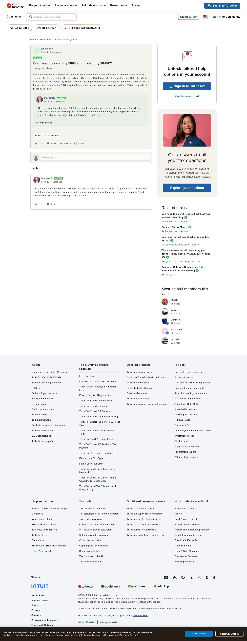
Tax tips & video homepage (188, 372)
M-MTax (175, 300)
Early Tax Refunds (41, 435)
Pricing (136, 5)
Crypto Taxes (39, 404)
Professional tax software (187, 524)
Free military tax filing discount (95, 395)
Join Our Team (39, 600)
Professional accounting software (192, 529)
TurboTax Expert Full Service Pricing (98, 416)
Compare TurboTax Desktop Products (147, 377)
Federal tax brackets (185, 451)
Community (14, 16)
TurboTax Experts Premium (93, 406)
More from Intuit (182, 545)
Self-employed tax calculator (94, 535)
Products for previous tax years (48, 425)
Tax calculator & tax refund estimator (98, 513)
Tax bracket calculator (90, 519)
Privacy (35, 610)
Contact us (37, 513)
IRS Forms (37, 388)
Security (36, 615)
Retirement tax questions (174, 221)
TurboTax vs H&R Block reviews (143, 519)
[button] (188, 17)
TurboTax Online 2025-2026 (46, 377)
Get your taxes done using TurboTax (180, 244)
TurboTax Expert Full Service (94, 411)
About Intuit (38, 595)
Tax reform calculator (90, 561)
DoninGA (175, 319)
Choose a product (46, 27)
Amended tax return (185, 409)
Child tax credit (182, 441)
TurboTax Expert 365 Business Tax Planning (97, 446)
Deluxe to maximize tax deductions (97, 381)
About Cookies (86, 622)
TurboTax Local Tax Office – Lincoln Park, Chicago (98, 488)
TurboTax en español (43, 441)
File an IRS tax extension (45, 524)
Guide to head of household (189, 388)
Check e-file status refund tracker (97, 524)
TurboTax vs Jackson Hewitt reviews (146, 535)
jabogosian (47, 48)
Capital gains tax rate (185, 414)
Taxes (58, 39)
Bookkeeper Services (185, 556)
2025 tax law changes (186, 457)
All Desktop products (138, 382)
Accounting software (185, 508)
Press (34, 605)
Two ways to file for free (44, 529)
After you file (70, 39)
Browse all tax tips (184, 377)
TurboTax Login (40, 535)
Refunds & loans (92, 5)
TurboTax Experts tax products (95, 400)
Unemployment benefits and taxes (192, 430)
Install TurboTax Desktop (140, 388)
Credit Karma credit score (188, 535)
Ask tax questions (19, 27)
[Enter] (29, 16)
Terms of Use (140, 615)
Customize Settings (229, 634)
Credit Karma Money (43, 409)
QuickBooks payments (186, 519)
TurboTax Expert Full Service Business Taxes (99, 423)
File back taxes (182, 419)
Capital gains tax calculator (93, 545)
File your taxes (37, 5)
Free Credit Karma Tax (186, 540)
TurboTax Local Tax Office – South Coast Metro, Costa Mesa (97, 479)
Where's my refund (42, 519)
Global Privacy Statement (72, 632)
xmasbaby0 (177, 329)
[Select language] (205, 17)
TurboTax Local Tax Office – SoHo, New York (97, 471)
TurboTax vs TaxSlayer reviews (143, 524)
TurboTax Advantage (138, 398)
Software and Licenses (44, 620)
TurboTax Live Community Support (50, 508)
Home (32, 39)
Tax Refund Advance (43, 398)
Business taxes (64, 5)
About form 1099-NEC (186, 404)
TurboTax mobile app (43, 430)
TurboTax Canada (41, 419)
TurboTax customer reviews (141, 508)
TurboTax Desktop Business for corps (147, 404)
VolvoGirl (175, 310)
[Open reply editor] (91, 157)
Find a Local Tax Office (91, 463)
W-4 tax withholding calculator (95, 529)
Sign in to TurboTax (189, 86)
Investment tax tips (184, 435)
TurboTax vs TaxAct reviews (141, 529)
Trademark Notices (42, 625)
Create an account (187, 96)
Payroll (178, 513)
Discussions (45, 39)
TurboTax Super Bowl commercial (144, 513)
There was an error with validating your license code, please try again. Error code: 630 (185, 254)
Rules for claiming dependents (190, 393)
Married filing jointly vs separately (192, 382)
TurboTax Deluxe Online (47, 135)
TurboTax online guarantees (46, 382)
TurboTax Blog (39, 414)
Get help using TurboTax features (82, 27)
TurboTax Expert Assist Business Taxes (96, 432)
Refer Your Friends (42, 551)
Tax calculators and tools (92, 508)
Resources (117, 5)
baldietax (175, 339)
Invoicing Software (184, 561)
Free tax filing (86, 376)
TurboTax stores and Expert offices (97, 453)
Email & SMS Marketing (186, 551)
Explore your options (187, 188)
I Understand (198, 634)
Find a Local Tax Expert (91, 458)
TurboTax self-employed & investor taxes (97, 388)
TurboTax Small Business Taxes (96, 439)
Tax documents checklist (92, 556)
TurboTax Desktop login (139, 372)
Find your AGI (181, 425)
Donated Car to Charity (174, 227)
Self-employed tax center (45, 393)
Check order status (137, 393)
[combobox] (51, 16)
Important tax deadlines (186, 446)
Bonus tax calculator (90, 551)
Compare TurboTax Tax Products (49, 372)
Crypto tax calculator (90, 540)
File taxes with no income (187, 398)
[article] (91, 191)
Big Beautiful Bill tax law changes (49, 545)
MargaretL (49, 97)
